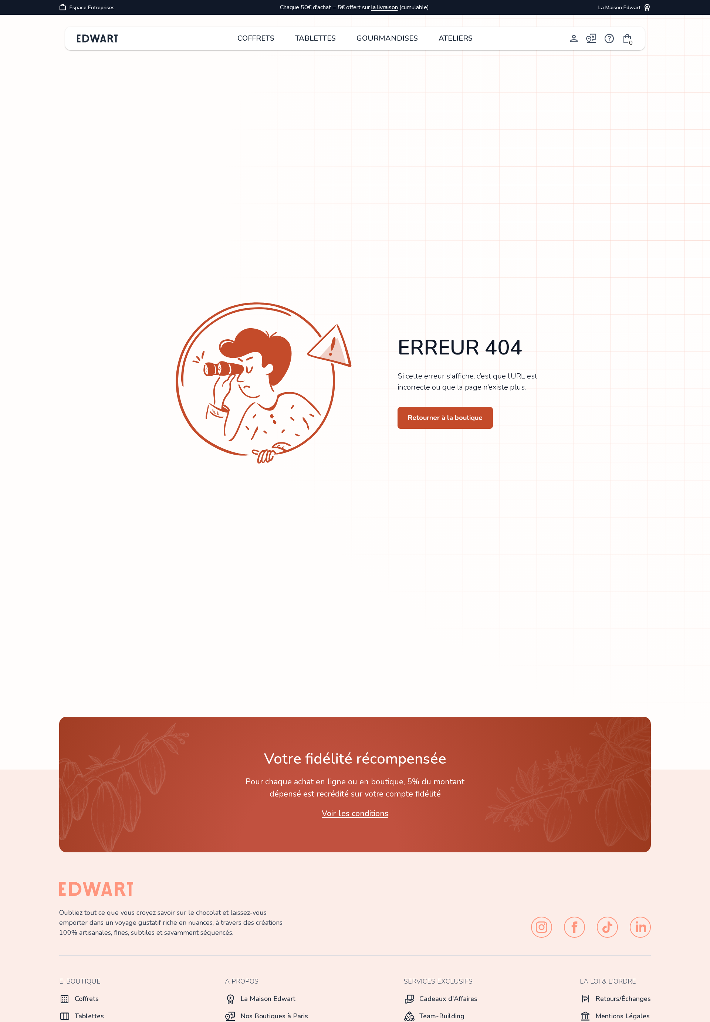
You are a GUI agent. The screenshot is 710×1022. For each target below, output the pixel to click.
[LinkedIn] (640, 927)
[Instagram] (541, 927)
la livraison (384, 7)
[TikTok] (607, 927)
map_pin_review (592, 38)
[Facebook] (574, 927)
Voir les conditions (355, 813)
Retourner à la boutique (445, 417)
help (609, 38)
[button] (627, 38)
